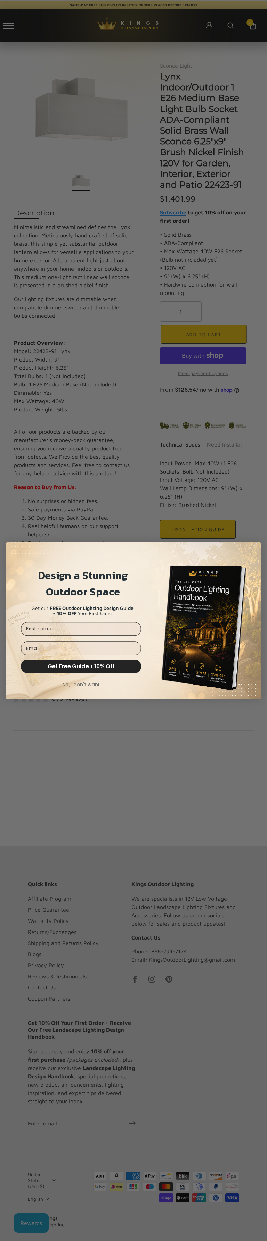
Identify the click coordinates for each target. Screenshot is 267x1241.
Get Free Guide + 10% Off (81, 666)
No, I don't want (81, 684)
